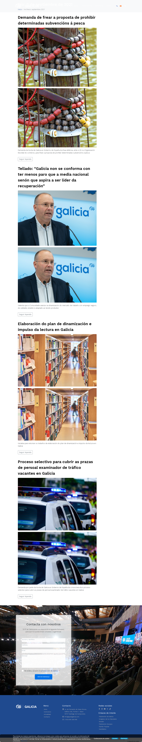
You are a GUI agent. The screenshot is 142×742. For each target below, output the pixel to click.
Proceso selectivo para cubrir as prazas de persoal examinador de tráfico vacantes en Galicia (55, 468)
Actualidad (72, 6)
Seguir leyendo (25, 159)
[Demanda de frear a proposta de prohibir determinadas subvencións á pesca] (57, 57)
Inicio (46, 6)
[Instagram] (102, 709)
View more (24, 741)
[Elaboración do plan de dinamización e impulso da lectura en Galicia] (57, 360)
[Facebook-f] (99, 709)
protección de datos (49, 671)
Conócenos (57, 6)
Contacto (87, 6)
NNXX (109, 6)
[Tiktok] (110, 709)
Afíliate (99, 6)
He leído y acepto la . (41, 671)
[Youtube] (104, 709)
